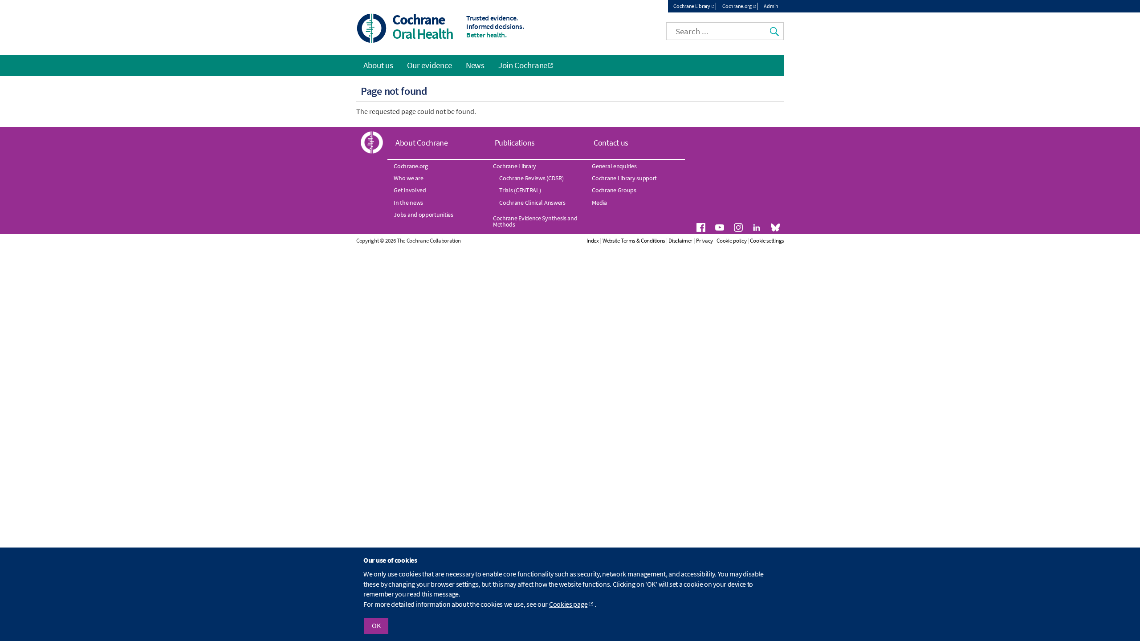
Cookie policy (731, 240)
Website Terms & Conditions (634, 240)
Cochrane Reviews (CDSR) (531, 178)
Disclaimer (680, 240)
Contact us (611, 143)
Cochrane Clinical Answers (532, 203)
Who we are (408, 178)
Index (592, 240)
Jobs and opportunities (423, 215)
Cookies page (568, 604)
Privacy (704, 240)
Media (599, 203)
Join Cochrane (522, 65)
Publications (515, 143)
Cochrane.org (736, 6)
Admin (771, 6)
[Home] (371, 29)
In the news (408, 203)
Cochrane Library (691, 6)
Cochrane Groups (614, 190)
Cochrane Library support (624, 178)
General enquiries (614, 166)
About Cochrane (421, 143)
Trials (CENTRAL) (520, 190)
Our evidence (429, 65)
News (475, 65)
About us (378, 65)
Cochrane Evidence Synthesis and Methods (535, 221)
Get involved (410, 190)
